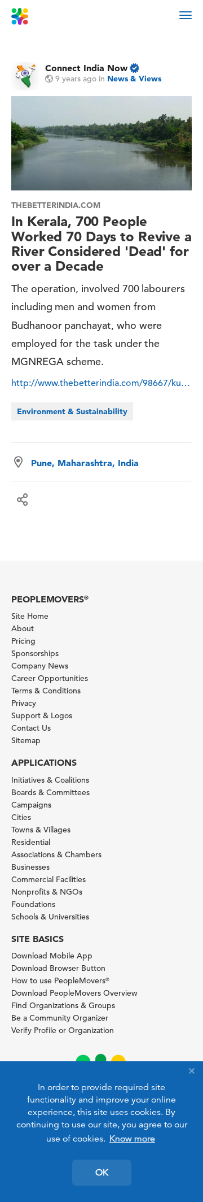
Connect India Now (86, 67)
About (22, 628)
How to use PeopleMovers (60, 980)
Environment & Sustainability (72, 411)
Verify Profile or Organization (62, 1030)
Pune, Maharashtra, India (85, 462)
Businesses (30, 867)
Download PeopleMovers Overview (74, 993)
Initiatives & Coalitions (50, 780)
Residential (30, 842)
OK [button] (101, 1172)
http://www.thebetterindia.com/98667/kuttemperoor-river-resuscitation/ (101, 383)
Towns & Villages (40, 830)
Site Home (29, 616)
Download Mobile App (51, 956)
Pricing (23, 641)
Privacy (23, 703)
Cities (21, 817)
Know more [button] (132, 1138)
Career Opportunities (49, 678)
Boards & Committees (50, 792)
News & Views (134, 78)
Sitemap (26, 740)
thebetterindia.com (55, 205)
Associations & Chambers (56, 854)
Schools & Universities (50, 917)
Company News (39, 666)
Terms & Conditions (46, 690)
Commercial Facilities (48, 879)
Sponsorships (35, 653)
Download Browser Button (58, 968)
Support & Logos (41, 715)
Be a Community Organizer (59, 1018)
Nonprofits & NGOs (46, 892)
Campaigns (31, 805)
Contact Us (31, 728)
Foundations (33, 904)
